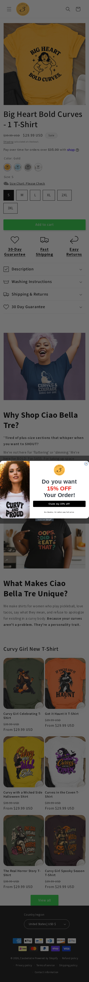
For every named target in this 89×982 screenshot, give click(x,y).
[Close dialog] (86, 463)
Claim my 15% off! (59, 504)
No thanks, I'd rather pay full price (59, 512)
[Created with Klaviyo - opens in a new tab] (44, 519)
